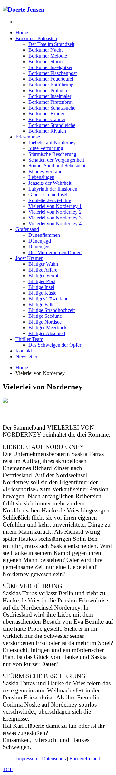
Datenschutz (54, 758)
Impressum (27, 758)
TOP (8, 769)
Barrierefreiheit (84, 758)
